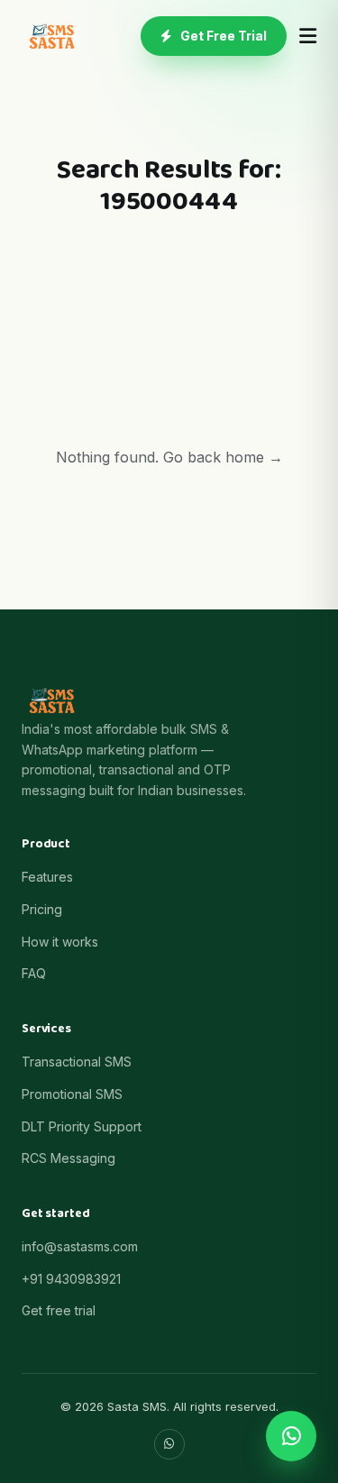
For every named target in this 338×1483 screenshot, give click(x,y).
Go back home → (223, 457)
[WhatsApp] (169, 1444)
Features (47, 876)
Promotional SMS (72, 1094)
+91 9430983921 (71, 1278)
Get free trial (59, 1310)
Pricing (42, 909)
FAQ (34, 973)
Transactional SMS (77, 1061)
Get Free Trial (223, 35)
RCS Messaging (68, 1158)
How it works (60, 941)
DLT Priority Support (82, 1126)
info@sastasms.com (80, 1246)
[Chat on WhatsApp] (291, 1436)
